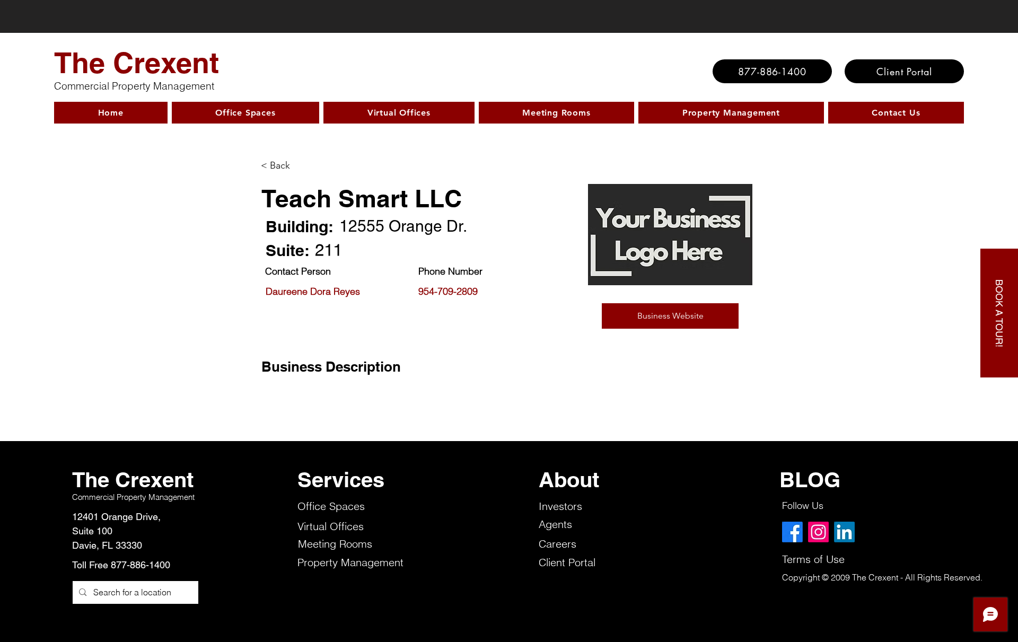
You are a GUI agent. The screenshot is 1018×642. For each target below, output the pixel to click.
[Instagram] (818, 532)
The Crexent (136, 63)
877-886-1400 (140, 564)
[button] (670, 316)
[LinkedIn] (844, 532)
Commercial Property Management (134, 86)
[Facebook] (792, 532)
